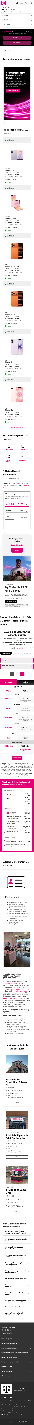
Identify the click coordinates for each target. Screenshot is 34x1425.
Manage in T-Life (17, 37)
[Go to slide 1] (7, 123)
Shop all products (17, 427)
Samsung (11, 998)
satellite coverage (20, 991)
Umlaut (19, 483)
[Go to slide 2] (15, 123)
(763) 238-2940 (13, 1202)
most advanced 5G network (20, 989)
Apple (5, 998)
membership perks (10, 983)
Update (17, 550)
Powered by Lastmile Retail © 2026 (17, 1422)
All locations (8, 51)
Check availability (13, 90)
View (17, 1102)
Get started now (11, 601)
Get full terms (17, 606)
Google (22, 998)
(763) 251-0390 (13, 1146)
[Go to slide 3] (23, 123)
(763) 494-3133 (13, 1093)
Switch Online (17, 42)
